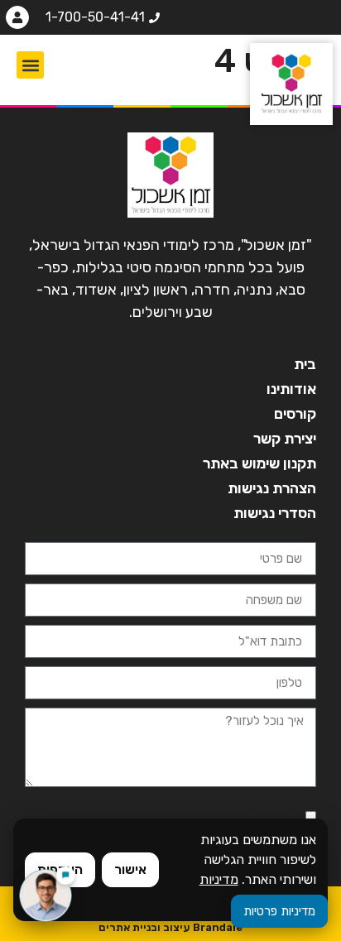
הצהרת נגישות (272, 488)
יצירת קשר (284, 439)
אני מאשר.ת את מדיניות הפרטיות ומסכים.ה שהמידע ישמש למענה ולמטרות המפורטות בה (161, 816)
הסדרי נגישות (274, 513)
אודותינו (291, 389)
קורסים (295, 414)
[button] (30, 65)
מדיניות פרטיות (279, 911)
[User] (17, 17)
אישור (130, 869)
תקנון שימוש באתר (259, 463)
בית (305, 364)
